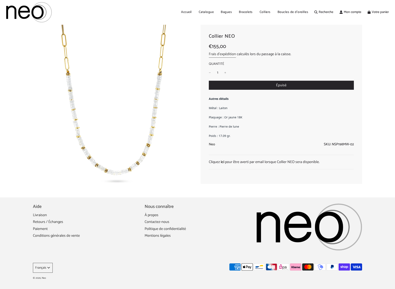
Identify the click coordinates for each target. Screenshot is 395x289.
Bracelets (246, 12)
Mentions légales (158, 236)
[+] (225, 73)
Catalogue (206, 12)
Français (40, 267)
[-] (210, 73)
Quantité (216, 64)
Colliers (265, 12)
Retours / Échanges (48, 222)
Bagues (226, 12)
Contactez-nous (157, 222)
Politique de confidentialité (165, 229)
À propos (151, 215)
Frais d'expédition (222, 54)
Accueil (186, 12)
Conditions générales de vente (56, 236)
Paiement (40, 229)
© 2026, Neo (39, 278)
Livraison (40, 215)
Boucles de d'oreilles (293, 12)
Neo (212, 144)
